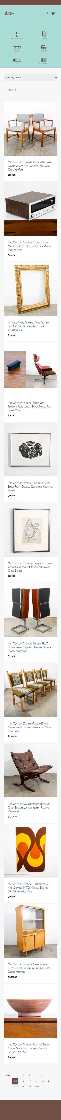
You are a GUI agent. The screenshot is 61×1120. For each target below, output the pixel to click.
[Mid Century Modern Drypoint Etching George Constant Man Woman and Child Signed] (30, 530)
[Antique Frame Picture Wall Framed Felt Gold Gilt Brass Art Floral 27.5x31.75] (30, 289)
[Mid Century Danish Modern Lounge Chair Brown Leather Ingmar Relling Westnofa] (30, 770)
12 (41, 1075)
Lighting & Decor (17, 38)
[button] (21, 177)
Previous (9, 1075)
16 (23, 1081)
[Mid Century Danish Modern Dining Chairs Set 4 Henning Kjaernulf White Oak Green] (30, 690)
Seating (44, 51)
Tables (17, 51)
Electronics (43, 63)
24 (49, 1081)
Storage (44, 38)
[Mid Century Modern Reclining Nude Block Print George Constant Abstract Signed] (30, 449)
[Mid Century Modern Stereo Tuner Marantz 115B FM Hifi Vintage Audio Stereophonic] (30, 209)
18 (36, 1081)
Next (37, 1087)
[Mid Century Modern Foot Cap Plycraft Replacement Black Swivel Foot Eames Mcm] (30, 369)
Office (17, 63)
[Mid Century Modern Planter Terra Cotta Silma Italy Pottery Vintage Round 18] (30, 1011)
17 (29, 1081)
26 (29, 1087)
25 (23, 1087)
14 (7, 1081)
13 (48, 1075)
